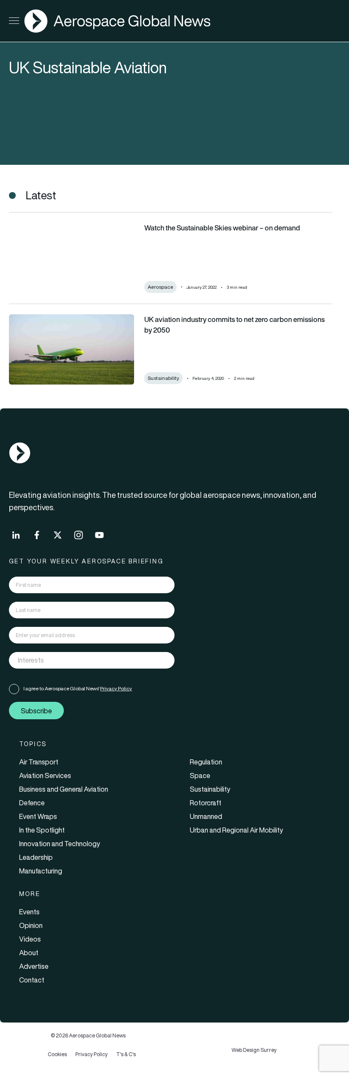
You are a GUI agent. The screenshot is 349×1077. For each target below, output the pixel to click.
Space (200, 775)
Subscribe (36, 710)
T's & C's (126, 1054)
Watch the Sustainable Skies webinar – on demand (222, 228)
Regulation (206, 762)
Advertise (34, 966)
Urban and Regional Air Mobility (236, 830)
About (28, 952)
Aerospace (160, 286)
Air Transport (38, 762)
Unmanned (206, 816)
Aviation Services (45, 775)
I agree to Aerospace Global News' (77, 688)
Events (29, 911)
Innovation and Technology (59, 843)
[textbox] (83, 660)
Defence (32, 802)
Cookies (57, 1054)
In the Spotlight (42, 830)
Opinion (31, 925)
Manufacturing (40, 871)
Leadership (36, 857)
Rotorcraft (205, 802)
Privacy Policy (116, 688)
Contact (31, 980)
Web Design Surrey (254, 1050)
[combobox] (92, 660)
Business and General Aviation (63, 789)
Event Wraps (38, 816)
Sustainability (163, 378)
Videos (30, 939)
